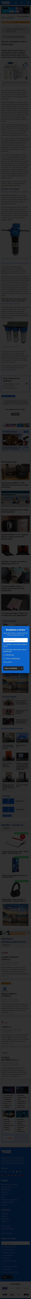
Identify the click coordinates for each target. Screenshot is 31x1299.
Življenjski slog (10, 655)
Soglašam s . (13, 658)
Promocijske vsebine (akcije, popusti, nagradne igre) (15, 650)
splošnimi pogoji (15, 658)
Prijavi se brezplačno (11, 668)
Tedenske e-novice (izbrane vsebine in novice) (15, 645)
